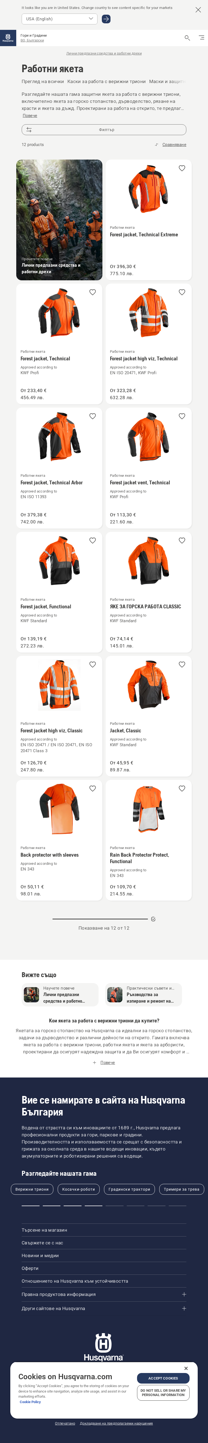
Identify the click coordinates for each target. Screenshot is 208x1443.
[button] (182, 168)
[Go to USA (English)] (106, 19)
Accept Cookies (163, 1378)
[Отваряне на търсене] (187, 38)
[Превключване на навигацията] (201, 38)
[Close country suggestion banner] (198, 9)
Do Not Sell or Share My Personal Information (163, 1392)
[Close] (186, 1368)
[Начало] (8, 38)
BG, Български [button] (32, 40)
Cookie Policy (30, 1402)
